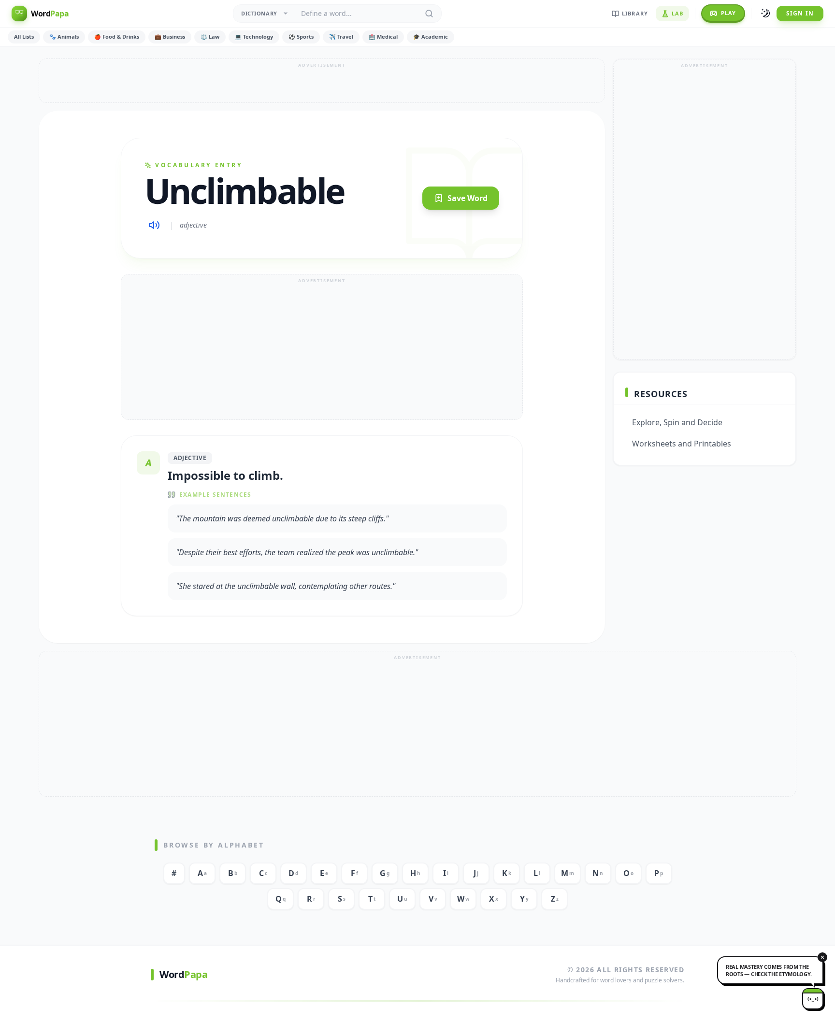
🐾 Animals (64, 36)
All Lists (24, 36)
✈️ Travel (341, 36)
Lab (677, 13)
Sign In (800, 13)
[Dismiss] (822, 957)
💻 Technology (254, 36)
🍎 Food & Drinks (116, 36)
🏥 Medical (383, 36)
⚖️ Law (210, 36)
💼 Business (170, 36)
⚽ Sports (301, 36)
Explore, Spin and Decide (677, 422)
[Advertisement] (322, 80)
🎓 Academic (430, 36)
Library (635, 13)
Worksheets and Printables (681, 443)
